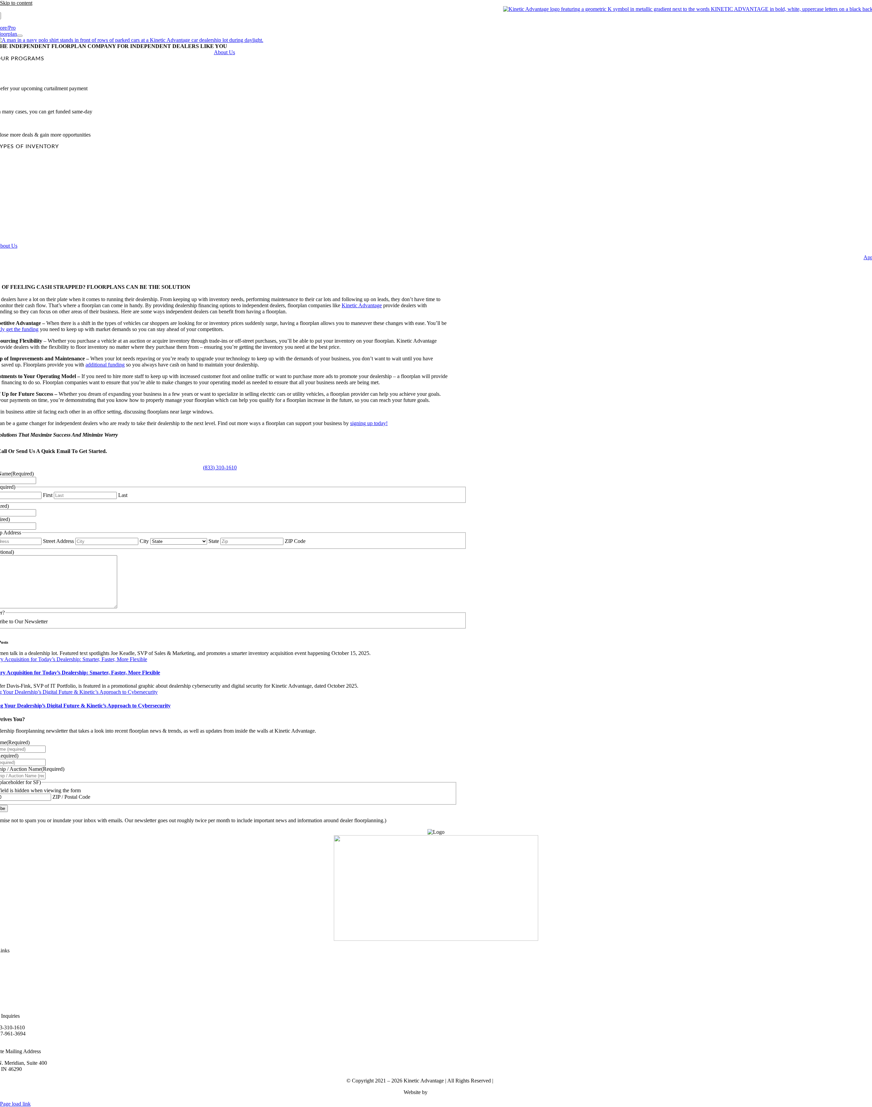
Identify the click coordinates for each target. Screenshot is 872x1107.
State (213, 541)
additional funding (105, 365)
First (47, 495)
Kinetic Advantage (362, 305)
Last (122, 495)
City (144, 541)
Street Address (58, 541)
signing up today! (369, 423)
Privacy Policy (510, 1080)
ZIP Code (295, 541)
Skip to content (16, 3)
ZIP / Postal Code (71, 797)
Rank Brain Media (449, 1092)
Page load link (15, 1104)
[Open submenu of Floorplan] (19, 36)
